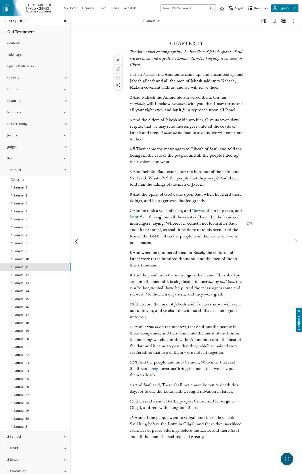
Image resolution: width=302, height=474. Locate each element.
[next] (295, 241)
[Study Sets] (264, 21)
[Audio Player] (287, 459)
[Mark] (118, 68)
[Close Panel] (65, 21)
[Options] (293, 21)
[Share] (118, 85)
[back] (5, 21)
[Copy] (118, 78)
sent (134, 217)
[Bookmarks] (273, 21)
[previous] (77, 241)
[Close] (118, 59)
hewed (200, 211)
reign (156, 368)
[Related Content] (283, 21)
